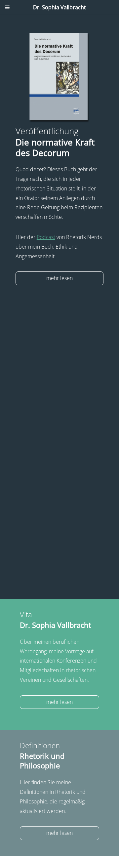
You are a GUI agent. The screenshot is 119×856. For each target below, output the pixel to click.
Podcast (46, 237)
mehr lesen (59, 278)
